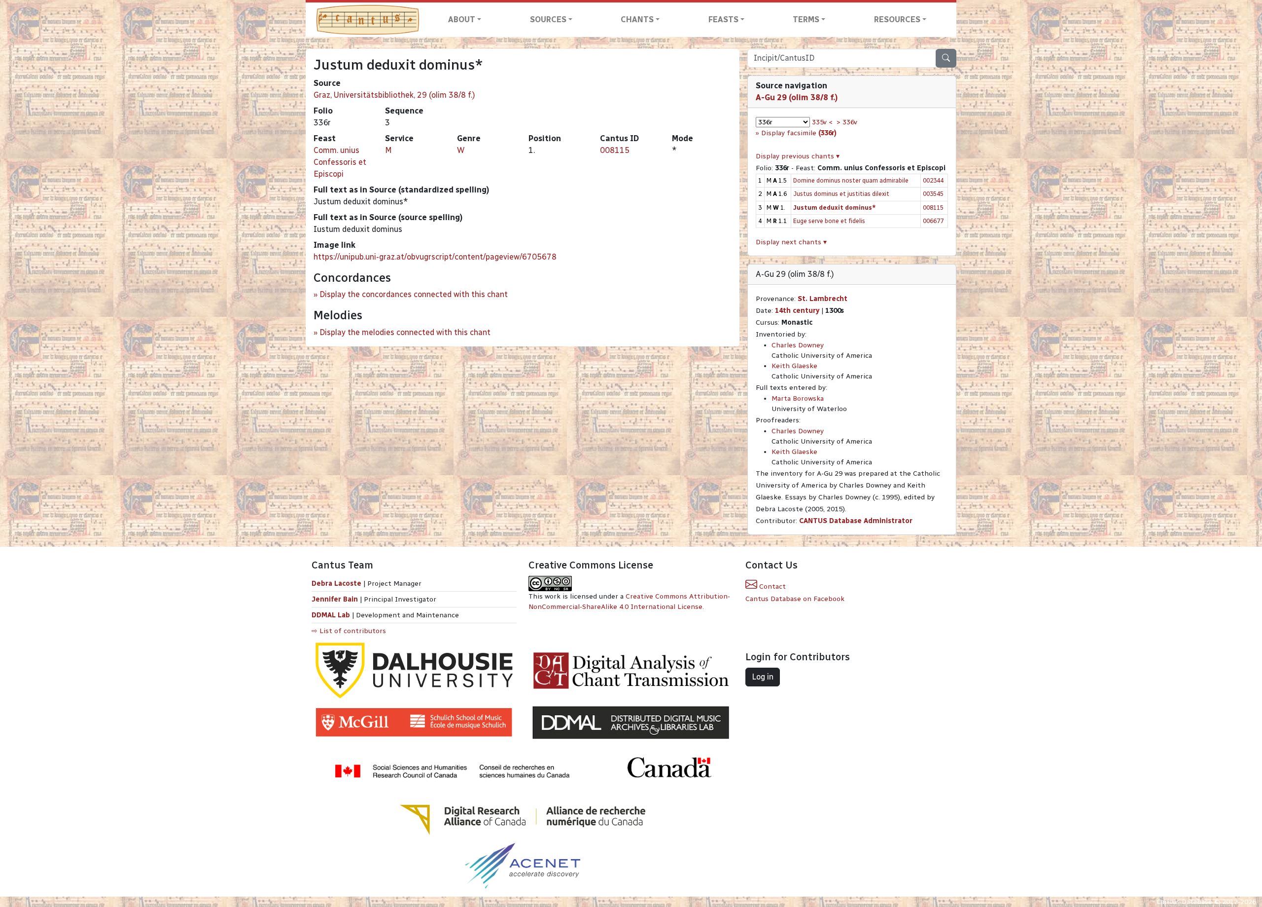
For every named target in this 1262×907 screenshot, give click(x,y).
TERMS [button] (806, 19)
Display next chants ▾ (791, 242)
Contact (771, 586)
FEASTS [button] (723, 19)
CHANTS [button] (637, 19)
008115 (615, 150)
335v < (822, 122)
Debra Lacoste (336, 583)
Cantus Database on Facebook (794, 599)
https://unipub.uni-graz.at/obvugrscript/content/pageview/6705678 (435, 257)
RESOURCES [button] (897, 19)
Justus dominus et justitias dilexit (841, 193)
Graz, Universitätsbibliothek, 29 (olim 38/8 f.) (394, 95)
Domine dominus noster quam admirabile (851, 180)
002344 (933, 180)
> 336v (847, 122)
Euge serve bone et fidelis (829, 221)
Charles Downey (797, 345)
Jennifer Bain (336, 599)
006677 (933, 221)
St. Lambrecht (822, 299)
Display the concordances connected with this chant (413, 294)
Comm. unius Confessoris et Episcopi (340, 162)
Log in (762, 676)
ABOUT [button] (461, 19)
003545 (933, 193)
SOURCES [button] (548, 19)
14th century (797, 310)
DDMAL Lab (331, 615)
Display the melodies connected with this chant (405, 332)
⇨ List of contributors (349, 631)
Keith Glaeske (794, 366)
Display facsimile (799, 133)
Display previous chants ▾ (798, 156)
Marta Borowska (797, 398)
